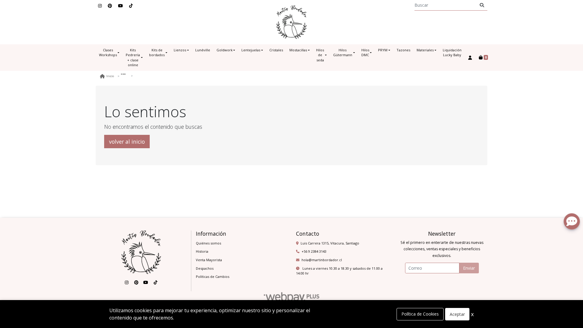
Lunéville (202, 50)
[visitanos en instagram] (100, 5)
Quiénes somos (208, 243)
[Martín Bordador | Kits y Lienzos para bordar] (291, 22)
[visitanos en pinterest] (109, 5)
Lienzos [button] (180, 50)
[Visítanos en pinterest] (136, 282)
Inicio (110, 76)
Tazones (403, 50)
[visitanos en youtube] (120, 5)
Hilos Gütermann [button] (342, 52)
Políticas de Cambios (212, 276)
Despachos (204, 268)
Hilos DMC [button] (365, 52)
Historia (202, 251)
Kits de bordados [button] (157, 52)
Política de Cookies (420, 314)
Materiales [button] (425, 50)
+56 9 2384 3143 (314, 251)
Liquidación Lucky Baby (452, 52)
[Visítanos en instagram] (126, 282)
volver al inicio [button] (127, 141)
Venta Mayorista (209, 260)
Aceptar (457, 314)
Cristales (276, 50)
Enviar (469, 268)
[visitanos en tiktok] (131, 5)
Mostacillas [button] (298, 50)
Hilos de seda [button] (320, 55)
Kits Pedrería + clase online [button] (133, 57)
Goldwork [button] (224, 50)
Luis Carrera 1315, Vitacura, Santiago (330, 243)
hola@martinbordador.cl (322, 260)
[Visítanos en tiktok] (155, 282)
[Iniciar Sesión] (470, 57)
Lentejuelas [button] (250, 50)
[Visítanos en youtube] (145, 282)
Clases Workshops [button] (108, 52)
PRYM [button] (382, 50)
